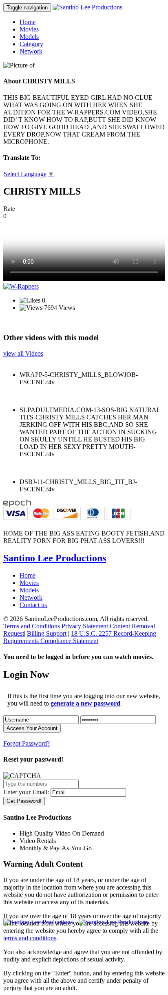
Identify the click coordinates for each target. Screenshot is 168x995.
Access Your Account (32, 728)
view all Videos (23, 353)
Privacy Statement (85, 626)
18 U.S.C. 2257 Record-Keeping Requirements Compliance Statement (79, 637)
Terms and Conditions (31, 626)
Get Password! (24, 801)
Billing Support (46, 633)
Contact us (33, 604)
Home (27, 21)
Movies (29, 29)
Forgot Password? (26, 743)
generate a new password (85, 703)
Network (31, 51)
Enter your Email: (26, 792)
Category (31, 43)
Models (29, 36)
